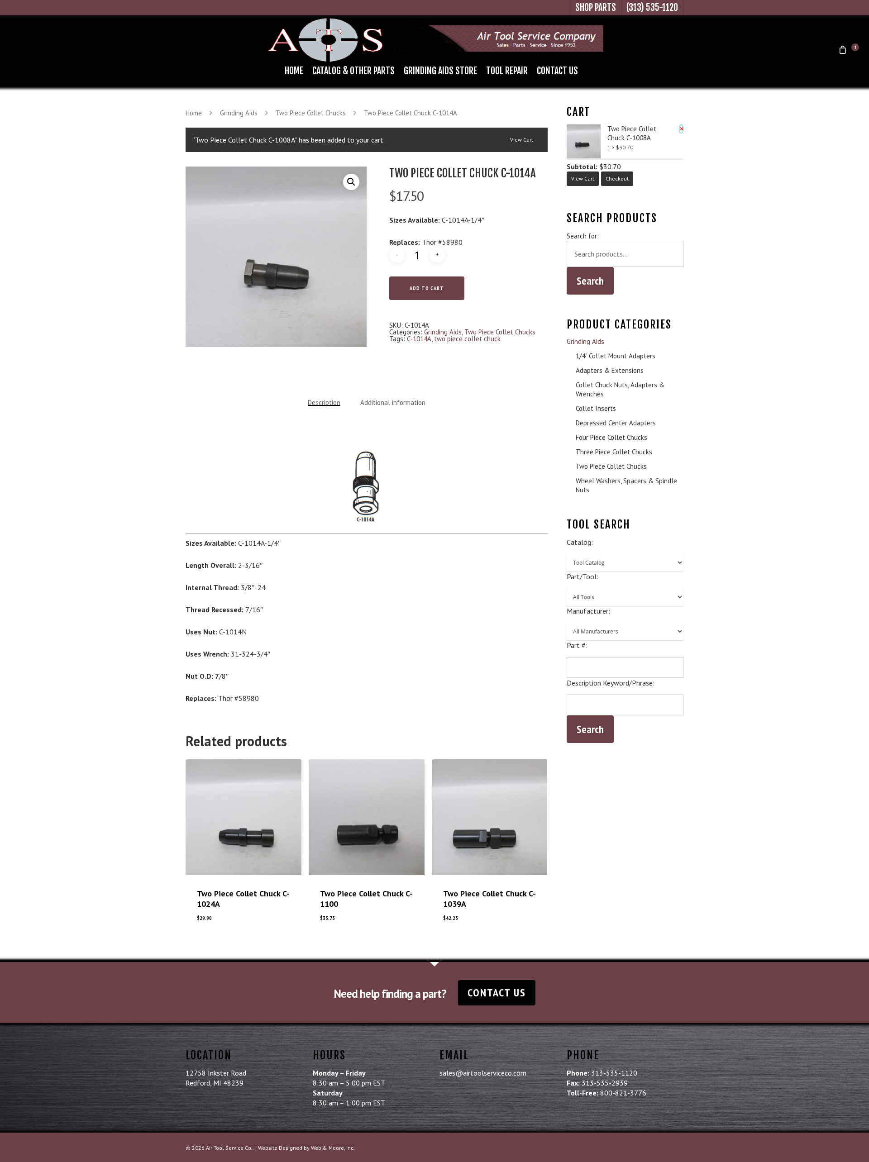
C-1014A (419, 338)
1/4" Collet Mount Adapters (615, 356)
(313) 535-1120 (652, 7)
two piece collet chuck (467, 338)
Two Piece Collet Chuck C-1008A (631, 133)
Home (294, 70)
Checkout (617, 178)
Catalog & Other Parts (353, 70)
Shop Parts (595, 7)
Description (324, 402)
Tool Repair (507, 70)
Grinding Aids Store (440, 70)
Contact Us (557, 70)
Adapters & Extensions (610, 370)
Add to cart (427, 288)
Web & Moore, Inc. (333, 1147)
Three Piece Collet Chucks (614, 452)
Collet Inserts (596, 408)
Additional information (392, 402)
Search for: (583, 236)
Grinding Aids (239, 113)
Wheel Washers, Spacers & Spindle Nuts (626, 485)
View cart (521, 139)
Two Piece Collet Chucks (311, 113)
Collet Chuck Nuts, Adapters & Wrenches (620, 389)
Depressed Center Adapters (616, 423)
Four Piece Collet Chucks (611, 437)
